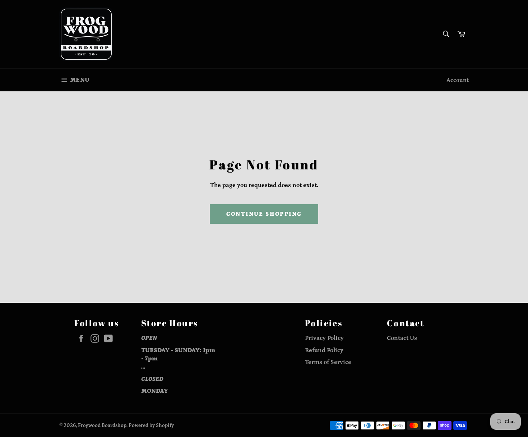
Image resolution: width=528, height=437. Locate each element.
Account (457, 80)
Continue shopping (264, 214)
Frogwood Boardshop (102, 425)
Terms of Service (328, 362)
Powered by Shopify (151, 425)
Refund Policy (324, 350)
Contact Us (402, 338)
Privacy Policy (324, 338)
